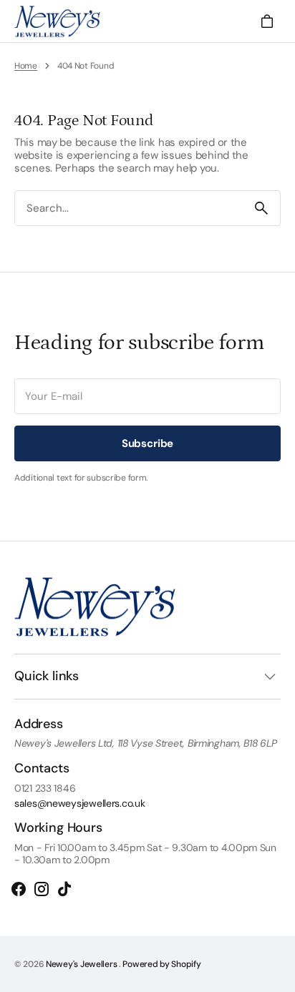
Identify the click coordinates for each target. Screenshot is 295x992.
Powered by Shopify (161, 964)
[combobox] (129, 208)
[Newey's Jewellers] (57, 21)
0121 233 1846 (44, 788)
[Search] (261, 208)
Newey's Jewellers (82, 964)
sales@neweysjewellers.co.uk (79, 803)
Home (25, 66)
